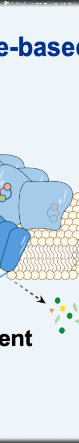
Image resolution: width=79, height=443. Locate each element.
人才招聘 (69, 3)
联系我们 (67, 1)
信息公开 (73, 3)
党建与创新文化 (55, 3)
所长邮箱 (59, 1)
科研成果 (45, 3)
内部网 (46, 1)
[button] (69, 441)
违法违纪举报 (63, 1)
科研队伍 (40, 3)
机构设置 (36, 3)
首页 (28, 3)
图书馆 (52, 1)
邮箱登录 (49, 1)
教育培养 (60, 3)
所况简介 (32, 3)
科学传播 (64, 3)
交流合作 (49, 3)
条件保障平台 (56, 1)
